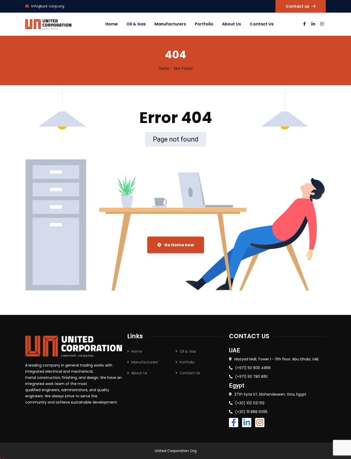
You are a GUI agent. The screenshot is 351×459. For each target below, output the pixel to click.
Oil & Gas (188, 351)
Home (164, 68)
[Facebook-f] (233, 422)
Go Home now (178, 245)
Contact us (297, 6)
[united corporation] (48, 24)
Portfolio (187, 362)
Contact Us (190, 373)
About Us (139, 373)
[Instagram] (259, 422)
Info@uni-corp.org (47, 6)
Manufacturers (144, 362)
